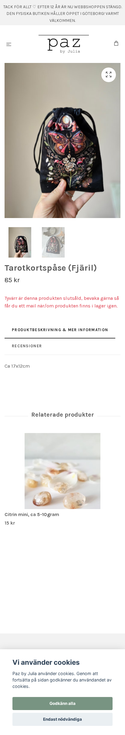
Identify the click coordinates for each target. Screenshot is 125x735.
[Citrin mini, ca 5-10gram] (62, 471)
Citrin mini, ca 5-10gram (32, 514)
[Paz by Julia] (64, 44)
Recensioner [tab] (27, 346)
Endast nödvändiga (62, 719)
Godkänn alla (62, 703)
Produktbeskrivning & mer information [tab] (60, 330)
